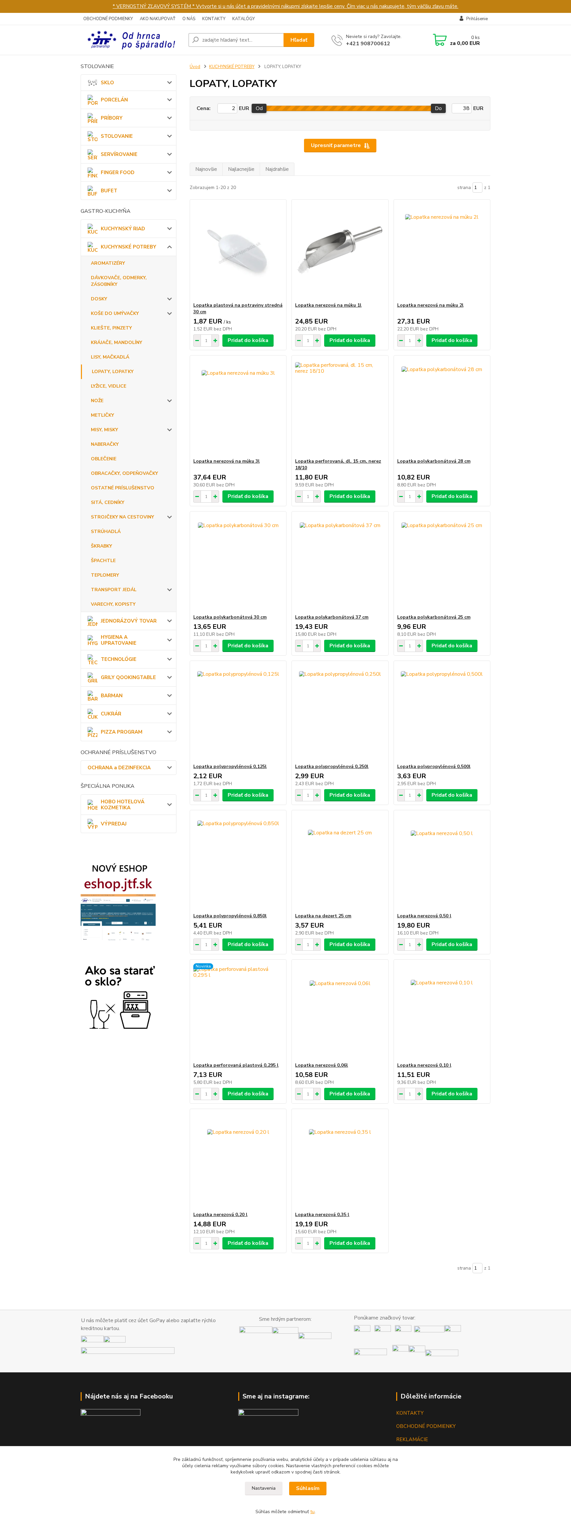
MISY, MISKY (104, 430)
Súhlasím (308, 1488)
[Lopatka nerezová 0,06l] (340, 1011)
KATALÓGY (243, 19)
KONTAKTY (213, 19)
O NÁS (188, 19)
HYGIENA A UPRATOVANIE (118, 640)
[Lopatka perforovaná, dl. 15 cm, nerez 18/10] (340, 407)
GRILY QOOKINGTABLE (128, 677)
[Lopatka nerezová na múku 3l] (238, 407)
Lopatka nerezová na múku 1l (328, 305)
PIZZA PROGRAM (121, 732)
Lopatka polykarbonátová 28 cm (434, 461)
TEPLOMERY (105, 575)
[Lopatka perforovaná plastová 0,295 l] (238, 1011)
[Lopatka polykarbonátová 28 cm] (442, 407)
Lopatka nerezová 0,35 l (322, 1214)
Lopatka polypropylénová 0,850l (230, 916)
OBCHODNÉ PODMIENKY (108, 19)
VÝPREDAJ (114, 824)
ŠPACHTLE (103, 560)
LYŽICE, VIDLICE (108, 386)
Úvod (195, 67)
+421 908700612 (368, 43)
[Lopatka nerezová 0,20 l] (238, 1160)
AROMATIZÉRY (108, 263)
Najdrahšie (277, 169)
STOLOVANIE (117, 136)
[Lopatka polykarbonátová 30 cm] (238, 563)
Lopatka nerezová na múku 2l (430, 305)
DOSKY (99, 299)
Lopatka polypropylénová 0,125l (230, 766)
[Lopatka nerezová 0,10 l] (442, 1011)
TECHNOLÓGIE (118, 659)
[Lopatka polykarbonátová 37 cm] (340, 563)
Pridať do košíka (248, 340)
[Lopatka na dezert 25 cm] (340, 861)
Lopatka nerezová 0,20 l (220, 1214)
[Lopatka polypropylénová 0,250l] (340, 712)
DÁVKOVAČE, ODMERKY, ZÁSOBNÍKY (119, 281)
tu (312, 1512)
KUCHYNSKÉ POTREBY (128, 247)
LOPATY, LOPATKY (112, 371)
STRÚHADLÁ (106, 531)
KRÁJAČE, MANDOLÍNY (116, 342)
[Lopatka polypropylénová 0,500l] (442, 712)
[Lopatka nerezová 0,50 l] (442, 861)
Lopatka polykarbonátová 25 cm (434, 617)
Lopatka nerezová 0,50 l (424, 916)
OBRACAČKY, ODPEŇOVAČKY (124, 473)
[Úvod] (132, 40)
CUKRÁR (111, 713)
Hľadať (298, 40)
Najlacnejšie (241, 169)
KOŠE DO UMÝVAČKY (115, 313)
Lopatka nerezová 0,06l (321, 1065)
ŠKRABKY (101, 546)
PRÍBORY (112, 118)
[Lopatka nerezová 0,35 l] (340, 1160)
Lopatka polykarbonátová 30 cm (230, 617)
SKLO (107, 82)
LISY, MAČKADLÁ (110, 357)
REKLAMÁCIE (412, 1439)
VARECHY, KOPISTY (113, 604)
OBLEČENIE (103, 459)
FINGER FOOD (117, 172)
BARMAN (112, 695)
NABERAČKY (105, 444)
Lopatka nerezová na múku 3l (226, 461)
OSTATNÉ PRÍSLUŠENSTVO (122, 488)
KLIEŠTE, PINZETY (111, 328)
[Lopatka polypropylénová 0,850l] (238, 861)
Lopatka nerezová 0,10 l (424, 1065)
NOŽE (97, 401)
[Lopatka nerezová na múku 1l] (340, 251)
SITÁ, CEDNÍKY (107, 502)
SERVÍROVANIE (119, 154)
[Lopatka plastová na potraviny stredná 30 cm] (238, 251)
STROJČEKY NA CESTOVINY (122, 517)
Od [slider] (259, 108)
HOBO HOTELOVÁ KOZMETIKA (122, 804)
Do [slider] (438, 108)
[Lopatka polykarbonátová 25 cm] (442, 563)
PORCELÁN (114, 99)
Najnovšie (206, 169)
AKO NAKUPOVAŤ (157, 19)
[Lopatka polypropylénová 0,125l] (238, 712)
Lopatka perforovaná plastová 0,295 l (236, 1065)
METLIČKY (102, 415)
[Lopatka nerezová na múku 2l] (442, 251)
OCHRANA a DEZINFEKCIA (119, 767)
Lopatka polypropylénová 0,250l (331, 766)
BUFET (109, 190)
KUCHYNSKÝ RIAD (123, 228)
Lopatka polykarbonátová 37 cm (331, 617)
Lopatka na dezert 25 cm (323, 916)
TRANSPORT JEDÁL (113, 590)
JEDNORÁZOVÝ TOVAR (129, 621)
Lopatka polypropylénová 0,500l (434, 766)
